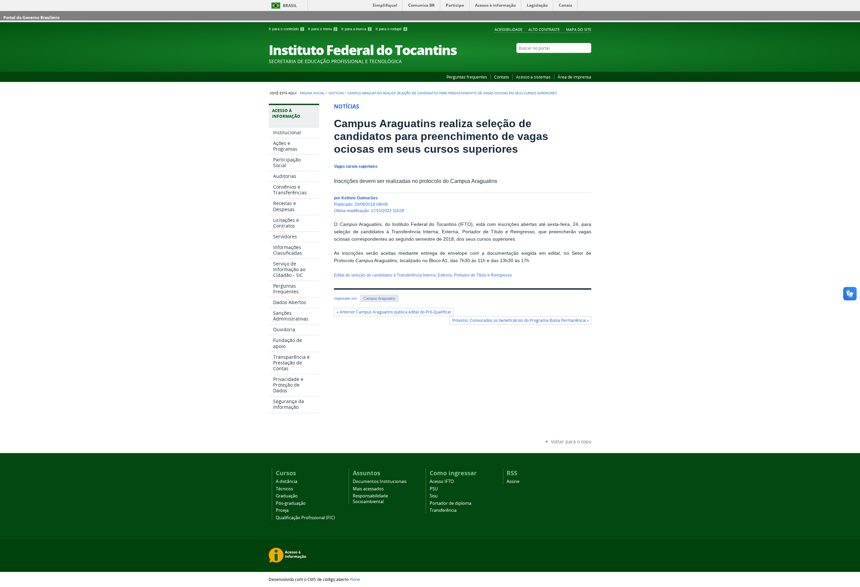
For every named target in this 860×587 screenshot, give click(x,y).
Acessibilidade (508, 29)
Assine (513, 481)
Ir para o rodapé (391, 29)
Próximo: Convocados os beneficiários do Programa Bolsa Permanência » (520, 320)
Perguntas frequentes (466, 77)
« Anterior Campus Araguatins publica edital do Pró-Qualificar (394, 312)
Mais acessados (368, 489)
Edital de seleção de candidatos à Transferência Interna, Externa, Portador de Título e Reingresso (423, 275)
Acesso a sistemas (533, 77)
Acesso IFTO (442, 481)
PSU (434, 489)
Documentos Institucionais (379, 481)
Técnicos (284, 489)
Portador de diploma (450, 503)
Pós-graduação (291, 503)
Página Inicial (312, 93)
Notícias (336, 93)
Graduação (287, 496)
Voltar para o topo (571, 441)
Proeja (282, 510)
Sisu (434, 496)
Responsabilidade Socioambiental (370, 498)
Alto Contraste (544, 29)
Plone (355, 579)
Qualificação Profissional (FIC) (305, 518)
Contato (501, 77)
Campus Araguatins (379, 298)
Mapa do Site (578, 29)
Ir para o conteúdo (286, 29)
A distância (286, 481)
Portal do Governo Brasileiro (31, 17)
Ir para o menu (322, 29)
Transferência (443, 510)
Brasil (290, 5)
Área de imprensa (574, 77)
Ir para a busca (356, 29)
